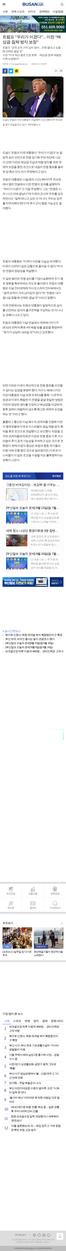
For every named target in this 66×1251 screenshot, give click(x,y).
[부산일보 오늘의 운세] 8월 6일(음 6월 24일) (29, 647)
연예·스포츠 (18, 11)
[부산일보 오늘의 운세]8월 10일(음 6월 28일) (29, 643)
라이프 (32, 11)
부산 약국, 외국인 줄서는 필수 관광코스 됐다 (30, 639)
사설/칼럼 (58, 11)
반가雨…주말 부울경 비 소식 (25, 1083)
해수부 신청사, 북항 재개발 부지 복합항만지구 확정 (33, 635)
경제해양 (44, 11)
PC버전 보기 (20, 1235)
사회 (5, 11)
